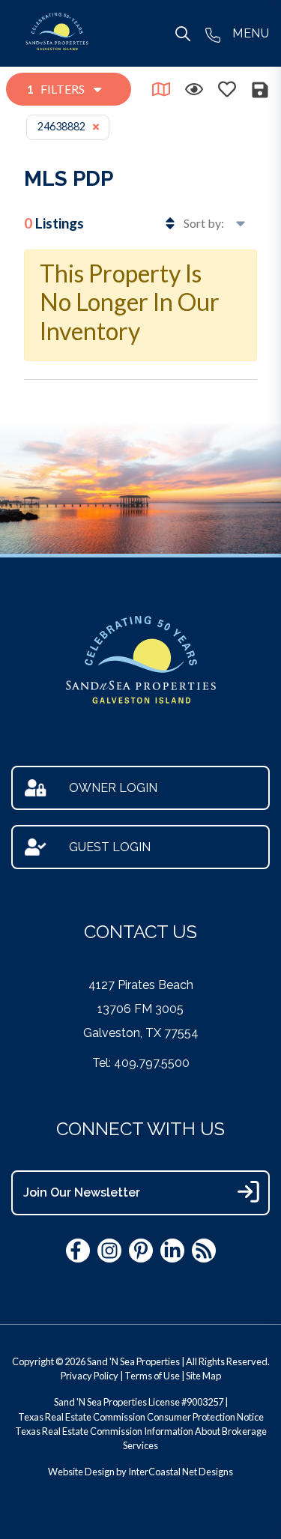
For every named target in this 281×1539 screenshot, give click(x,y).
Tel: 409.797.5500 (141, 1063)
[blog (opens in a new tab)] (204, 1251)
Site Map (203, 1376)
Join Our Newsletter (81, 1192)
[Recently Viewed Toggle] (194, 89)
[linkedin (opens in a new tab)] (172, 1251)
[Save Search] (260, 90)
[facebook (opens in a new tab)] (78, 1251)
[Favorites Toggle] (227, 89)
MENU (250, 33)
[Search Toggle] (182, 33)
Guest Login (110, 847)
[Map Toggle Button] (161, 89)
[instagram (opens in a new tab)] (109, 1251)
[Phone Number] (212, 34)
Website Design (81, 1472)
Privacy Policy (89, 1376)
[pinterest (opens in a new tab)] (141, 1251)
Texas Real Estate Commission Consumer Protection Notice (141, 1417)
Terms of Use (152, 1376)
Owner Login (113, 788)
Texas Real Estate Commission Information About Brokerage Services (141, 1438)
